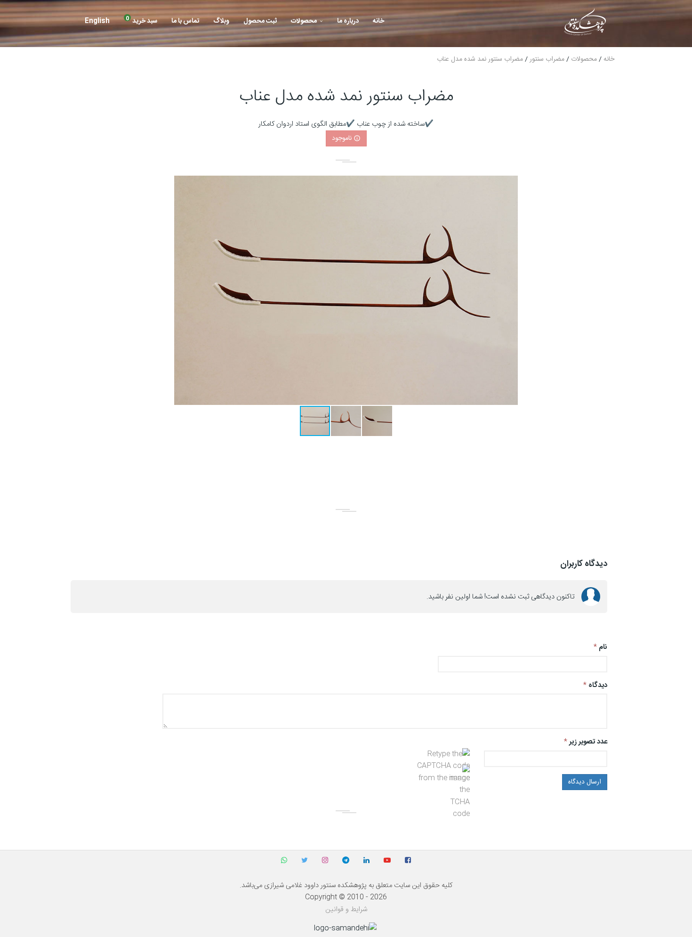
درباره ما (348, 21)
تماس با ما (185, 21)
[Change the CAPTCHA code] (460, 793)
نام (603, 647)
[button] (509, 184)
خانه (378, 21)
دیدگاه (597, 685)
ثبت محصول (260, 21)
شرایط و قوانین (346, 909)
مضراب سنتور (547, 59)
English (97, 21)
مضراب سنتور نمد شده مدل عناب (480, 59)
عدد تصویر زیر (588, 742)
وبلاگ (221, 21)
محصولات (304, 21)
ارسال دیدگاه (584, 782)
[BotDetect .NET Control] (434, 766)
